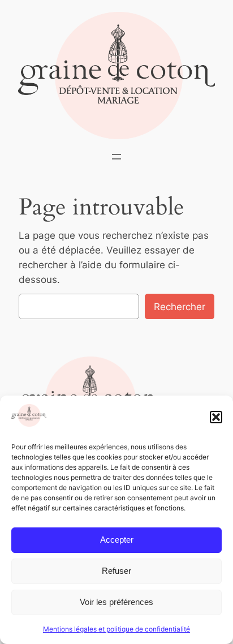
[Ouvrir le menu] (116, 157)
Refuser (116, 571)
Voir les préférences (116, 602)
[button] (216, 417)
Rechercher (179, 306)
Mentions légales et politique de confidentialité (116, 629)
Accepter (116, 539)
